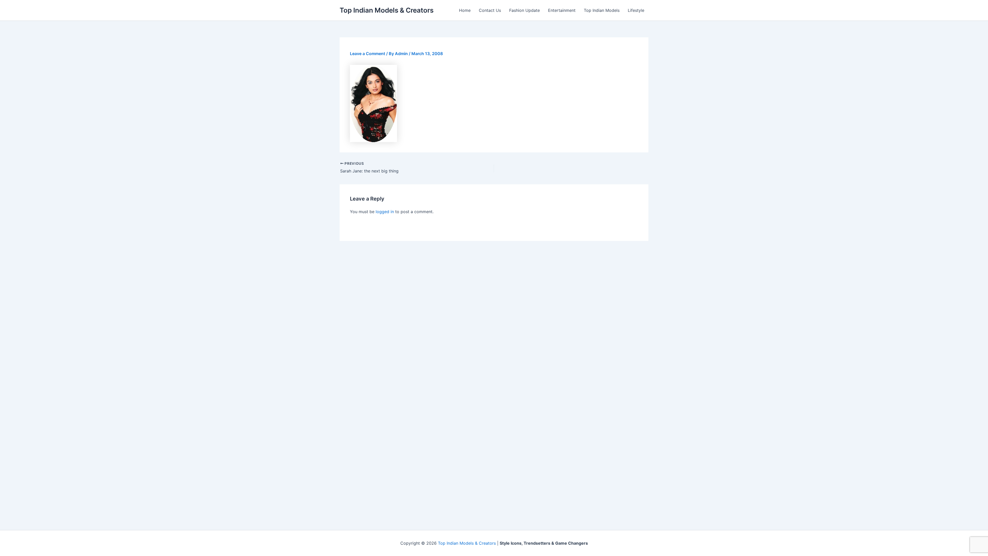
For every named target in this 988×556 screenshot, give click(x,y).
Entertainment (562, 10)
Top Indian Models (602, 10)
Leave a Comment (367, 53)
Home (465, 10)
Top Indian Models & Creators (387, 10)
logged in (385, 211)
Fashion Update (524, 10)
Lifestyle (636, 10)
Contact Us (490, 10)
